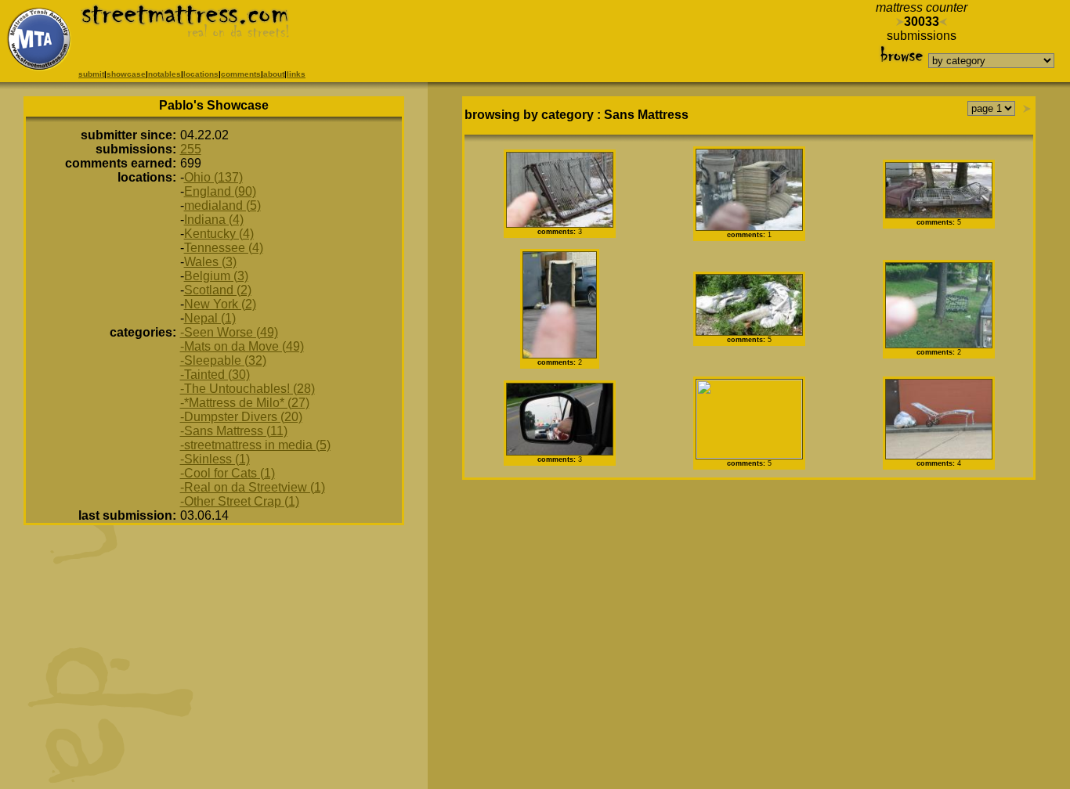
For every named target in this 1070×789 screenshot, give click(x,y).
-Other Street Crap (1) (239, 501)
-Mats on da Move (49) (242, 346)
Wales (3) (210, 261)
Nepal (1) (210, 318)
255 (190, 149)
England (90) (220, 191)
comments (241, 74)
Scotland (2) (217, 290)
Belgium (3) (216, 276)
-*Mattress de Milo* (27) (244, 402)
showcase (126, 74)
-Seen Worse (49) (229, 332)
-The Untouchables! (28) (247, 388)
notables (164, 74)
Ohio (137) (213, 177)
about (273, 74)
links (296, 74)
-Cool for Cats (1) (227, 473)
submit (91, 74)
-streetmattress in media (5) (255, 445)
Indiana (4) (214, 219)
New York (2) (220, 304)
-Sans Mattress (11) (233, 431)
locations (201, 74)
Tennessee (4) (223, 247)
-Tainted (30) (215, 374)
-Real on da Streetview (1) (252, 487)
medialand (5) (222, 205)
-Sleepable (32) (223, 360)
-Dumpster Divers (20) (241, 416)
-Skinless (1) (215, 459)
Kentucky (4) (219, 233)
